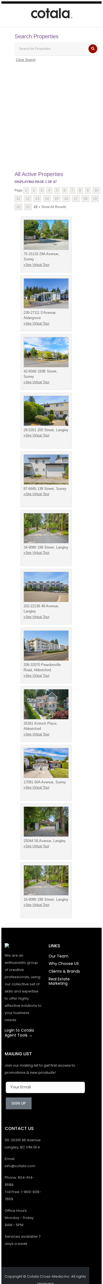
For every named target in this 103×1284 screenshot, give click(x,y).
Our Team (58, 956)
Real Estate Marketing (59, 981)
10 (96, 190)
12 (28, 199)
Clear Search (26, 60)
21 (28, 207)
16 (66, 199)
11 (18, 199)
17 (76, 199)
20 (18, 207)
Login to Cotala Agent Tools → (19, 1032)
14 (47, 199)
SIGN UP (19, 1103)
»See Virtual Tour (36, 265)
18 (85, 199)
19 (95, 199)
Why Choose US (64, 963)
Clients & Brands (64, 971)
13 (37, 199)
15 (57, 199)
